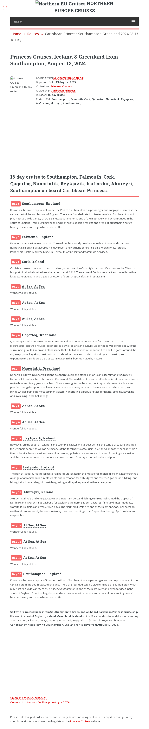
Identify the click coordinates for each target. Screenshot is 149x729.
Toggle (7, 7)
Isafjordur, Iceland (38, 467)
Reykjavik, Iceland (39, 438)
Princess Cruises (61, 86)
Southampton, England (68, 77)
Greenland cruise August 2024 (28, 698)
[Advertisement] (74, 137)
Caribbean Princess (63, 90)
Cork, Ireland (33, 262)
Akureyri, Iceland (38, 492)
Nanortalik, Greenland (41, 368)
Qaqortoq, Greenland (39, 335)
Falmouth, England (38, 237)
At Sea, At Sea (33, 286)
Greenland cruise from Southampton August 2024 (39, 702)
